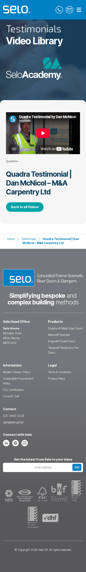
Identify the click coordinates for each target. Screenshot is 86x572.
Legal (52, 365)
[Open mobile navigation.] (79, 10)
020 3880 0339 (13, 415)
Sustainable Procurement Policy (18, 381)
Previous (7, 285)
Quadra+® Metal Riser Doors (65, 328)
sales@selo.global (13, 422)
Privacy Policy (56, 378)
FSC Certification (13, 389)
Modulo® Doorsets (59, 334)
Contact (9, 409)
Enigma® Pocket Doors (61, 341)
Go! (77, 467)
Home (10, 239)
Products (55, 322)
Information (12, 365)
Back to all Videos (25, 207)
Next (78, 285)
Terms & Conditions (59, 372)
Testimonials (28, 239)
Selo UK (43, 549)
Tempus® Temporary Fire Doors (63, 350)
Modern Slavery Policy (16, 372)
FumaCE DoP (11, 396)
